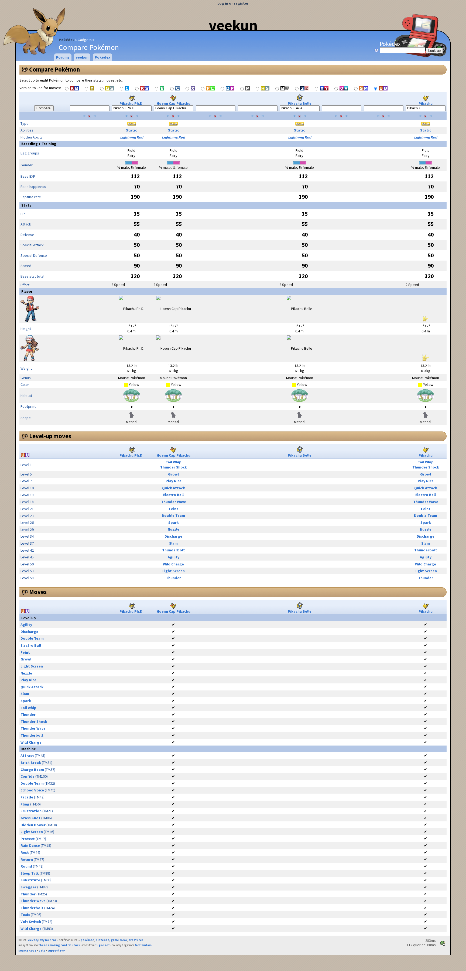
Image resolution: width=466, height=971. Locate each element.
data (42, 950)
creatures (136, 940)
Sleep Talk (29, 873)
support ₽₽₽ (56, 950)
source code (27, 950)
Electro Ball (173, 494)
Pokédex (66, 39)
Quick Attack (173, 488)
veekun (233, 25)
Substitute (30, 880)
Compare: (44, 108)
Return (26, 859)
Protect (27, 838)
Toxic (25, 914)
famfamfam (143, 945)
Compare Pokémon (54, 69)
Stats (26, 205)
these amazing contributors (59, 945)
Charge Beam (32, 769)
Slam (173, 543)
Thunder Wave (173, 501)
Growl (173, 474)
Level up (28, 617)
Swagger (28, 887)
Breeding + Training (38, 143)
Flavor (27, 291)
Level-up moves (50, 436)
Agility (173, 557)
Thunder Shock (173, 467)
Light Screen (173, 570)
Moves (38, 592)
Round (26, 866)
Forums (63, 57)
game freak (119, 940)
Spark (173, 522)
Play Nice (173, 480)
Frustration (31, 810)
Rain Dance (30, 845)
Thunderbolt (173, 550)
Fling (24, 804)
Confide (27, 776)
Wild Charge (173, 564)
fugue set (102, 945)
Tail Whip (173, 462)
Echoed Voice (32, 790)
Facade (26, 797)
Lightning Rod (131, 137)
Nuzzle (173, 529)
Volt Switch (30, 921)
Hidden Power (33, 824)
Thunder (173, 577)
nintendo (102, 940)
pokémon (87, 940)
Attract (27, 755)
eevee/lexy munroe (42, 940)
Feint (173, 508)
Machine (28, 748)
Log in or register (233, 3)
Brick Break (30, 762)
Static (131, 130)
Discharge (173, 536)
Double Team (173, 515)
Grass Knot (30, 817)
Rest (24, 852)
